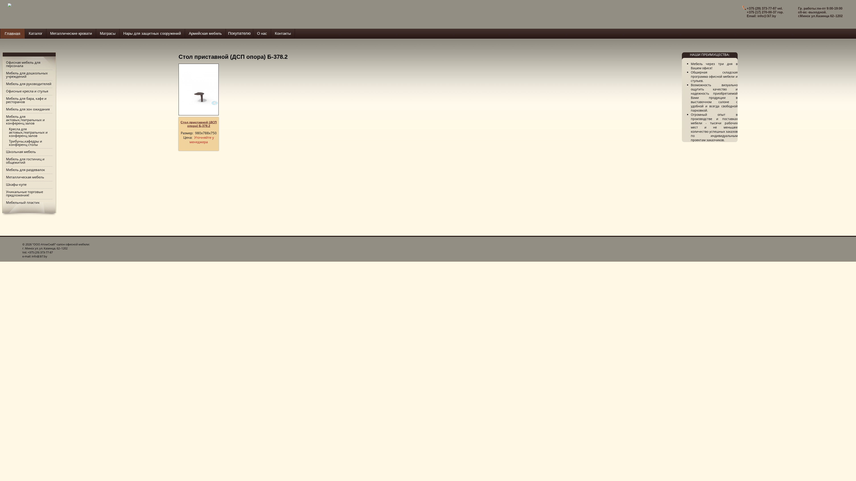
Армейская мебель (205, 33)
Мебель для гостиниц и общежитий (25, 161)
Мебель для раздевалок (25, 169)
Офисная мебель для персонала (23, 64)
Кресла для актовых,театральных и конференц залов (28, 132)
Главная (12, 33)
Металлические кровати (71, 33)
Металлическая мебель (25, 177)
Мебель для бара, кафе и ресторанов (26, 100)
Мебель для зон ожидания (28, 109)
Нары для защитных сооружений (152, 33)
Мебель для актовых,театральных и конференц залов (25, 119)
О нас (262, 33)
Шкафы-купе (16, 184)
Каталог (35, 33)
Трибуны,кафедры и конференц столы (25, 143)
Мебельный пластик (23, 202)
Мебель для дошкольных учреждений (27, 75)
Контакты (283, 33)
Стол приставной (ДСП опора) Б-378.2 (199, 124)
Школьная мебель (21, 151)
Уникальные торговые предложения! (24, 193)
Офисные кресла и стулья (27, 91)
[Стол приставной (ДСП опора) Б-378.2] (198, 88)
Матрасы (107, 33)
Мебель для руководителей (28, 84)
